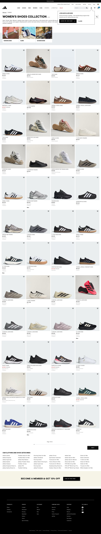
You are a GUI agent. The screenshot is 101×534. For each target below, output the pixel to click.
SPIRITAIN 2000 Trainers (32, 201)
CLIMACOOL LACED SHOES (7, 300)
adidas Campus (7, 463)
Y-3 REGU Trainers (31, 300)
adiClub (53, 516)
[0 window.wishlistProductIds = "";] (94, 8)
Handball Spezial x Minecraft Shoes (84, 267)
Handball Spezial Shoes (57, 105)
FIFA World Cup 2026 (70, 463)
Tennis (23, 518)
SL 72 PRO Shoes (5, 266)
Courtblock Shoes (56, 397)
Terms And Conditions (62, 530)
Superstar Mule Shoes (81, 201)
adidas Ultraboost (38, 457)
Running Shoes (38, 459)
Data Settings (32, 530)
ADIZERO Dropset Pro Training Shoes (60, 169)
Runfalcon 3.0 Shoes (56, 365)
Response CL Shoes (6, 105)
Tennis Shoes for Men (54, 461)
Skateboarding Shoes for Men (56, 466)
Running (23, 511)
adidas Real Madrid (23, 459)
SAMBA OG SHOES (55, 138)
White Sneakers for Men (86, 468)
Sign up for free (70, 478)
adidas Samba (6, 455)
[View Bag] (98, 8)
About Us (54, 507)
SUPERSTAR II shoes (6, 169)
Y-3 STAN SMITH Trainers (81, 138)
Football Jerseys (22, 463)
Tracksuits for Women (55, 463)
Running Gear (37, 466)
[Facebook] (82, 507)
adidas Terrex (52, 455)
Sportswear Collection (55, 457)
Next (92, 447)
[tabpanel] (50, 250)
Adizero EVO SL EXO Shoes (32, 137)
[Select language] (98, 4)
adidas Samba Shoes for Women (10, 468)
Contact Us (69, 520)
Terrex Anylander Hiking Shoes (34, 365)
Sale (38, 514)
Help (68, 507)
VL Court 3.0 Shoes (80, 365)
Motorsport (24, 509)
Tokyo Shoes (5, 137)
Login (94, 4)
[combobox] (81, 8)
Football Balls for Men (24, 457)
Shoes (8, 507)
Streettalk (78, 429)
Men (38, 507)
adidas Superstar (7, 459)
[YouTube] (83, 512)
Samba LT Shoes (5, 201)
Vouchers (69, 516)
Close (80, 21)
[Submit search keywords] (87, 8)
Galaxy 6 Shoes (5, 365)
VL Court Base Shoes (56, 234)
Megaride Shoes (55, 201)
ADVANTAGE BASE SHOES (57, 267)
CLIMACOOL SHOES (80, 169)
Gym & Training (25, 520)
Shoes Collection (84, 457)
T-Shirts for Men (84, 459)
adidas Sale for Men (70, 457)
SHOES (10, 12)
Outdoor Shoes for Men (55, 468)
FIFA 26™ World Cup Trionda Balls (72, 466)
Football (23, 507)
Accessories (9, 511)
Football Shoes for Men (24, 455)
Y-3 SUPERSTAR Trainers (32, 169)
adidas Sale (68, 455)
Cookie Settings (46, 530)
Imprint (70, 530)
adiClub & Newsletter (71, 514)
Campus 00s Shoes (6, 429)
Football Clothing (22, 468)
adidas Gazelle (6, 461)
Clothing (8, 509)
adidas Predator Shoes (24, 461)
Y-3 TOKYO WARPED (31, 106)
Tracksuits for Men (54, 459)
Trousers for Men (84, 466)
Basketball (24, 514)
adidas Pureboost (38, 468)
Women (4, 12)
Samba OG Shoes (6, 73)
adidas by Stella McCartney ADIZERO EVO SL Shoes (13, 397)
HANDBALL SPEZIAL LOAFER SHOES (83, 105)
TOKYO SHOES (54, 74)
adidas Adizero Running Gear (41, 461)
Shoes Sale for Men (70, 461)
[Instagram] (82, 509)
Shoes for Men (84, 455)
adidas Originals (7, 457)
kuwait (39, 530)
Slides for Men (84, 463)
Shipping (68, 509)
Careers (53, 509)
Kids (38, 511)
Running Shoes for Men (40, 455)
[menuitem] (18, 8)
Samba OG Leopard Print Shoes (34, 74)
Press (53, 511)
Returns (68, 511)
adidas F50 (21, 466)
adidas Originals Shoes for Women (10, 466)
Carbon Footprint (55, 514)
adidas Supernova (38, 463)
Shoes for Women (84, 461)
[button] (18, 8)
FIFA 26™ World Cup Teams (72, 468)
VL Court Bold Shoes (32, 266)
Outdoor (23, 516)
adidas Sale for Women (71, 459)
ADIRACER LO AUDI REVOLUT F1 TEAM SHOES (61, 429)
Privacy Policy (54, 530)
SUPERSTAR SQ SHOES (31, 429)
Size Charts (69, 518)
